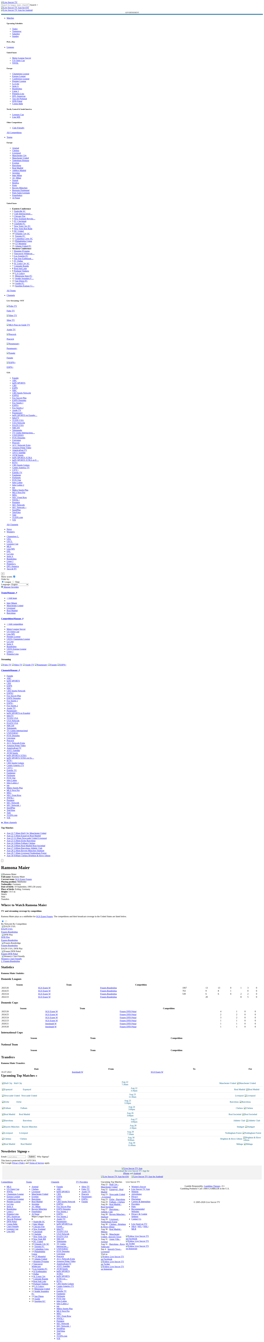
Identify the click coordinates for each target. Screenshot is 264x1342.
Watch (4, 894)
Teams (9, 137)
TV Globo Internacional (17, 730)
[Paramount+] (41, 665)
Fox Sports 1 (17, 403)
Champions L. (13, 536)
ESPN (15, 388)
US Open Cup (18, 60)
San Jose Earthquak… (23, 258)
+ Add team (12, 598)
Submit (32, 1157)
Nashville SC (20, 211)
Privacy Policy (18, 1163)
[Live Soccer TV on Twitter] (113, 1264)
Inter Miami (38, 1224)
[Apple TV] (28, 665)
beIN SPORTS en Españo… (24, 415)
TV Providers (82, 1182)
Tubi (14, 515)
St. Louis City (39, 1276)
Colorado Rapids (21, 266)
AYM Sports (17, 455)
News (9, 529)
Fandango (16, 475)
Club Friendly (18, 128)
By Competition (20, 924)
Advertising (136, 1194)
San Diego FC (21, 281)
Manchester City (19, 155)
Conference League (20, 79)
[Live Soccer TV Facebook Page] (113, 1259)
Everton (15, 163)
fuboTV (15, 418)
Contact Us (136, 1219)
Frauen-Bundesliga (9, 932)
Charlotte (37, 1234)
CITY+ (15, 470)
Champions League (20, 74)
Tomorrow (16, 31)
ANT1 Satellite (18, 452)
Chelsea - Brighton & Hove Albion (113, 1225)
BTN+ (15, 462)
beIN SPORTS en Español (18, 713)
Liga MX (16, 117)
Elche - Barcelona (117, 1199)
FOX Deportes (18, 438)
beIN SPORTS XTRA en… (63, 1277)
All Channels (12, 524)
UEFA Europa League (16, 649)
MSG (14, 495)
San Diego (39, 1296)
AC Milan (16, 178)
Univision (16, 440)
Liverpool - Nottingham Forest (110, 1220)
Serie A (15, 86)
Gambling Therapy (212, 1186)
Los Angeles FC (21, 256)
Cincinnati (37, 1231)
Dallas (36, 1274)
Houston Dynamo (22, 251)
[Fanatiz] (52, 665)
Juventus (16, 173)
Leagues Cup (18, 114)
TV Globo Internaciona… (23, 433)
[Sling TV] (17, 665)
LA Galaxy (20, 273)
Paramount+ (17, 413)
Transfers (5, 899)
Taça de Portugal (19, 98)
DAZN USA (18, 425)
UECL (10, 541)
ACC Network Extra (21, 445)
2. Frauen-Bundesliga (10, 961)
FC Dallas (18, 261)
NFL (140, 1226)
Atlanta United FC (23, 246)
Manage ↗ (12, 593)
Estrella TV (17, 472)
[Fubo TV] (6, 665)
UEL (9, 539)
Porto (14, 185)
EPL (9, 551)
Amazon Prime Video (21, 448)
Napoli (15, 180)
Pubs (133, 1206)
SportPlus (16, 510)
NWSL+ (16, 500)
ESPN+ (15, 405)
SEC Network (18, 505)
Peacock (16, 443)
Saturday (16, 34)
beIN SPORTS (18, 383)
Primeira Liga (18, 94)
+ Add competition (15, 624)
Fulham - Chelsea (117, 1202)
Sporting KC (40, 1301)
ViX (14, 520)
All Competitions (14, 132)
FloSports (16, 477)
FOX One (16, 480)
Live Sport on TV (139, 1224)
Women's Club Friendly (11, 959)
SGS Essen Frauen (23, 879)
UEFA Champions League (18, 639)
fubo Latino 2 (18, 485)
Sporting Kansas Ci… (24, 286)
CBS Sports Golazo (21, 465)
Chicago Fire (19, 216)
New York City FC (22, 226)
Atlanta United (40, 1259)
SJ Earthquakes (40, 1271)
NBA (133, 1226)
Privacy (134, 1196)
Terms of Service (36, 1163)
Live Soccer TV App (140, 1189)
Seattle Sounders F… (24, 278)
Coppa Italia (17, 103)
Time (17, 582)
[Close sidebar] (2, 860)
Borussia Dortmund (20, 190)
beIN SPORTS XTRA (22, 457)
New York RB (39, 1239)
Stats (3, 896)
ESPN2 (15, 395)
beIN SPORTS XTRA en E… (25, 460)
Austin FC (19, 283)
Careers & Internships (140, 1201)
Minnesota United (42, 1289)
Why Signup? (43, 1156)
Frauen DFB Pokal (9, 954)
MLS (9, 546)
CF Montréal (20, 243)
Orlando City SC (22, 233)
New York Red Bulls (23, 228)
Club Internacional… (23, 214)
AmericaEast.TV (19, 450)
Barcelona (16, 165)
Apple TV (16, 410)
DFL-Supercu (13, 566)
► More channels (9, 822)
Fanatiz (15, 378)
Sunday (15, 36)
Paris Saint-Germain (21, 193)
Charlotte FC (19, 223)
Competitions (7, 618)
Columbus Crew (41, 1249)
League (7, 582)
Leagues (10, 47)
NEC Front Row (19, 497)
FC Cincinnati (20, 221)
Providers (135, 1204)
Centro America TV (21, 467)
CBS (14, 385)
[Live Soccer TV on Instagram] (113, 1269)
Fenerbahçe (17, 195)
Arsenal (15, 148)
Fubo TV (85, 1189)
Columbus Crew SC (24, 238)
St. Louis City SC (22, 263)
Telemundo (17, 430)
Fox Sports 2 (17, 408)
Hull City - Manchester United (110, 1185)
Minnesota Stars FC (23, 276)
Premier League (19, 81)
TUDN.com (17, 517)
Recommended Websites (138, 1210)
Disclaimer (136, 1199)
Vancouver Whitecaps (37, 1265)
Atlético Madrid (19, 170)
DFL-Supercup (18, 96)
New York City (40, 1236)
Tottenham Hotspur (20, 160)
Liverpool (16, 153)
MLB (133, 1229)
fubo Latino (17, 482)
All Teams (11, 290)
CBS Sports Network (21, 393)
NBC (14, 390)
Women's (11, 532)
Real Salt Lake (20, 268)
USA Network (18, 423)
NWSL (15, 63)
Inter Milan (17, 175)
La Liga (15, 84)
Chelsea (15, 150)
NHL (145, 1226)
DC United (19, 231)
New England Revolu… (24, 219)
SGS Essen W (44, 988)
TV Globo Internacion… (63, 1245)
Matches (10, 18)
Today (15, 29)
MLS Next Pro (18, 492)
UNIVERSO (18, 435)
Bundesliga (17, 89)
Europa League (19, 76)
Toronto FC (20, 236)
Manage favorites (11, 587)
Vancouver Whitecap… (24, 253)
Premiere (16, 502)
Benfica (15, 183)
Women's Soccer (138, 1186)
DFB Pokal (17, 101)
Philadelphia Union (23, 241)
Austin (37, 1299)
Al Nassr (16, 198)
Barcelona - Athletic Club (110, 1210)
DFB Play (5, 937)
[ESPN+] (61, 665)
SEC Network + (19, 507)
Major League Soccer (21, 58)
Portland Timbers (21, 271)
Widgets (134, 1191)
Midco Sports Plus (20, 490)
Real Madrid (17, 168)
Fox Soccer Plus (19, 398)
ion (13, 487)
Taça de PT (12, 569)
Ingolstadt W (51, 1023)
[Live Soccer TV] (9, 2)
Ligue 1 (15, 91)
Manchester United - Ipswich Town (111, 1235)
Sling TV (85, 1186)
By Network (6, 924)
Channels (11, 295)
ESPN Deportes (19, 400)
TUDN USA (18, 420)
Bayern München (19, 188)
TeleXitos (16, 512)
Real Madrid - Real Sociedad (111, 1205)
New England (39, 1229)
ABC (14, 380)
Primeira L (11, 564)
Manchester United (20, 158)
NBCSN (16, 428)
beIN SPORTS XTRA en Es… (20, 758)
